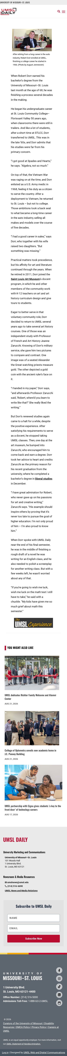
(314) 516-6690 (15, 886)
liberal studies (43, 478)
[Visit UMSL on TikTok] (59, 987)
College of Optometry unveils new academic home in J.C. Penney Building (30, 752)
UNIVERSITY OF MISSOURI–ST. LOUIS (15, 2)
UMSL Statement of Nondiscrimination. (23, 1044)
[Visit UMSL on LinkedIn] (59, 995)
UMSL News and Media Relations (21, 890)
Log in (5, 1052)
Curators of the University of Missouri (22, 1023)
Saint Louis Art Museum (25, 279)
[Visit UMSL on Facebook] (59, 970)
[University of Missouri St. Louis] (22, 979)
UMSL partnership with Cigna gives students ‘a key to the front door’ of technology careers (33, 807)
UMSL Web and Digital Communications (44, 1052)
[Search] (58, 11)
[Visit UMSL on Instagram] (59, 978)
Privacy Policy (39, 1027)
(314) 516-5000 (29, 997)
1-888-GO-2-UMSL (38, 1001)
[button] (63, 11)
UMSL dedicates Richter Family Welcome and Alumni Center (30, 697)
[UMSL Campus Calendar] (59, 1003)
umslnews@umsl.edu (18, 882)
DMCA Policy (23, 1027)
